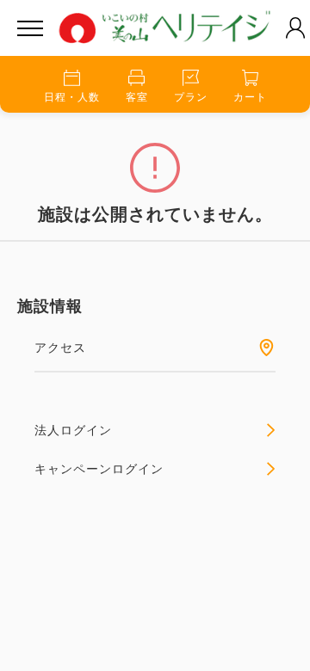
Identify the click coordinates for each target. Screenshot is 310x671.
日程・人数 (72, 97)
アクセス (60, 347)
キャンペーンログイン (99, 469)
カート (250, 97)
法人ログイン (73, 430)
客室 (137, 97)
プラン (191, 97)
